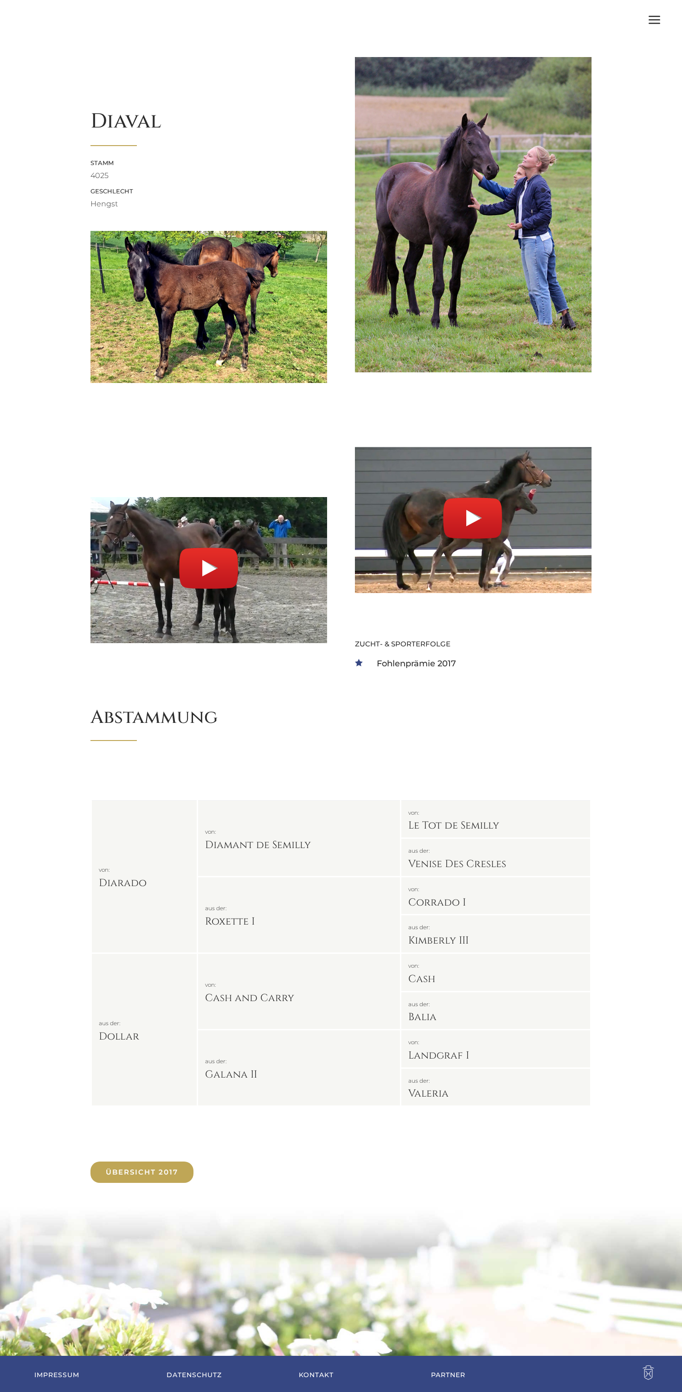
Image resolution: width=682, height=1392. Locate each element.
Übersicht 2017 (142, 1172)
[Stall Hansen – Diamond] (208, 380)
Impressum (56, 1375)
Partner (448, 1375)
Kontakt (316, 1375)
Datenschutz (194, 1375)
